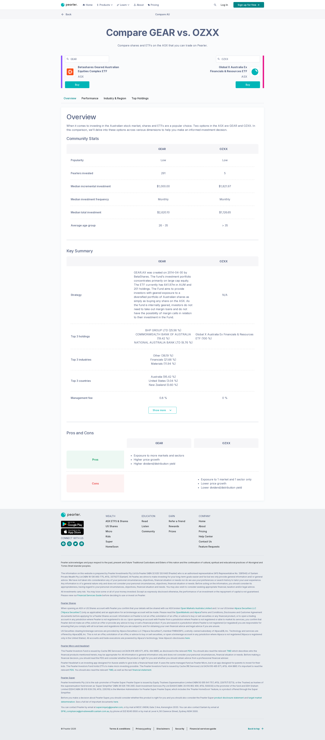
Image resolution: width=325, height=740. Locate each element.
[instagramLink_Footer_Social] (70, 543)
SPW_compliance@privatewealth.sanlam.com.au (85, 711)
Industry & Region (115, 98)
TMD (229, 651)
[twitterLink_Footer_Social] (76, 543)
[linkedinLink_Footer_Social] (82, 543)
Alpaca (197, 612)
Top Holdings (140, 98)
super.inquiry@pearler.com (109, 707)
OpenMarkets (183, 612)
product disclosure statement (229, 697)
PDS (190, 651)
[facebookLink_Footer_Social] (64, 543)
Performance (90, 98)
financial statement (141, 670)
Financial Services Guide (89, 595)
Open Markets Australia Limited (196, 608)
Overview (70, 98)
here (187, 638)
